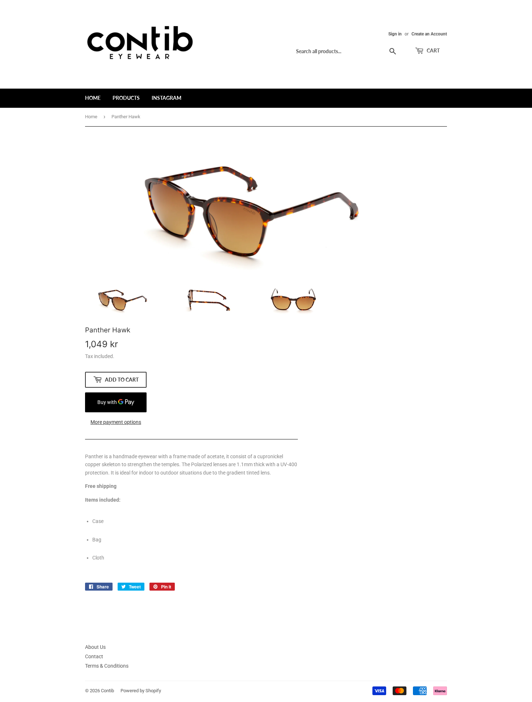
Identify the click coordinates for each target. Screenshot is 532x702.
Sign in (395, 34)
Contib (107, 690)
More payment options (115, 422)
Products (126, 98)
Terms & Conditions (106, 666)
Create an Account (429, 34)
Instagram (166, 98)
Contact (94, 656)
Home (93, 98)
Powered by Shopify (141, 690)
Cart (433, 50)
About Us (95, 647)
